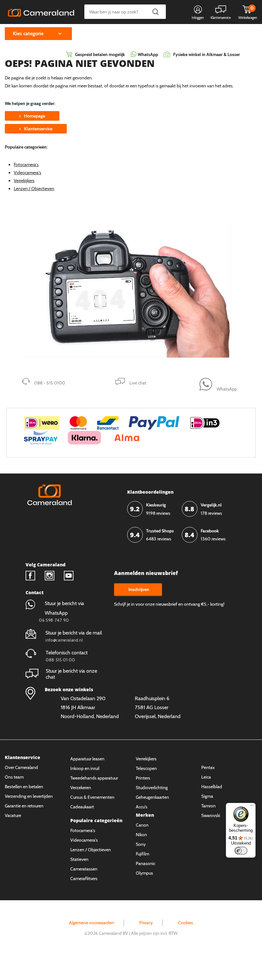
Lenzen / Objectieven (34, 188)
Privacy (146, 923)
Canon (142, 825)
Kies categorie (28, 33)
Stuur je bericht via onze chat (71, 674)
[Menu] (252, 807)
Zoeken (155, 11)
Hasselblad (211, 786)
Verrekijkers (24, 180)
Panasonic (145, 863)
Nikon (141, 835)
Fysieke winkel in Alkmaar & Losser (206, 54)
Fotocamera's (26, 164)
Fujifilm (142, 854)
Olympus (144, 873)
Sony (141, 844)
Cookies (185, 923)
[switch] (241, 850)
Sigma (207, 796)
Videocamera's (27, 172)
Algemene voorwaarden (91, 923)
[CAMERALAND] (41, 12)
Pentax (208, 767)
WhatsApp (147, 54)
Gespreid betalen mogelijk (100, 54)
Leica (206, 777)
